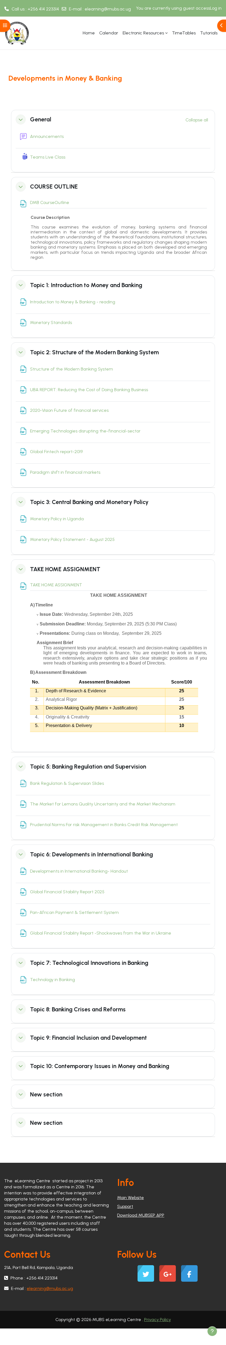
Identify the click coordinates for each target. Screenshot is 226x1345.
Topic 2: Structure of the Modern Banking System (94, 352)
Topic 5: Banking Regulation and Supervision (88, 766)
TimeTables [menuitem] (184, 33)
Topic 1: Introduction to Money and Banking (86, 285)
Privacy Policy (157, 1319)
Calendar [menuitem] (108, 33)
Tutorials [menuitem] (208, 33)
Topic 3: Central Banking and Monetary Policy (89, 502)
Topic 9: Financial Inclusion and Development (88, 1037)
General (40, 119)
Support (125, 1206)
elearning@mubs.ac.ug (108, 9)
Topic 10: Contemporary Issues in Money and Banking (99, 1066)
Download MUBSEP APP (140, 1215)
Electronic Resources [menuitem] (143, 33)
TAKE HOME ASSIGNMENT (65, 569)
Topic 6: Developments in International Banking (91, 854)
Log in (216, 8)
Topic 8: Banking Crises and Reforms (78, 1009)
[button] (21, 119)
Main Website (130, 1197)
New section (46, 1094)
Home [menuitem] (89, 33)
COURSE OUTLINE (54, 186)
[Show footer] (212, 1331)
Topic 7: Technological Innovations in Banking (89, 962)
